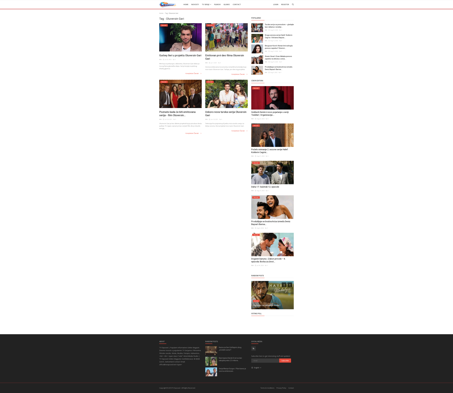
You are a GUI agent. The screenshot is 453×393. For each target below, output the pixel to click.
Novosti (195, 4)
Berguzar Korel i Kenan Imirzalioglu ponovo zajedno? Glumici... (279, 47)
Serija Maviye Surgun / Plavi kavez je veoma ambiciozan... (232, 370)
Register (285, 4)
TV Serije (206, 4)
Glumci (227, 4)
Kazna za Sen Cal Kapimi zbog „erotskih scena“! (230, 348)
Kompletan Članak (192, 73)
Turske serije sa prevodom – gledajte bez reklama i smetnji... (279, 26)
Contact (237, 4)
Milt (160, 59)
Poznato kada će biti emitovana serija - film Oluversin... (177, 114)
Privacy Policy (281, 388)
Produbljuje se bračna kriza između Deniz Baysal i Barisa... (278, 68)
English (257, 367)
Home (185, 4)
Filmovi (217, 4)
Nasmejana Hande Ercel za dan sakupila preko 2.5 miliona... (230, 359)
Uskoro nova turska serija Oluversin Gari (225, 114)
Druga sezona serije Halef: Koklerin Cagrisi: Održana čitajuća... (278, 36)
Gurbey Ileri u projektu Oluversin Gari (180, 55)
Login (275, 4)
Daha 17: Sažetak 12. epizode (265, 187)
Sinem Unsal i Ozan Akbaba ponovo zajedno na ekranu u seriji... (278, 57)
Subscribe (285, 360)
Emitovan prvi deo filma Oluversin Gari (224, 57)
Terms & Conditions (267, 388)
